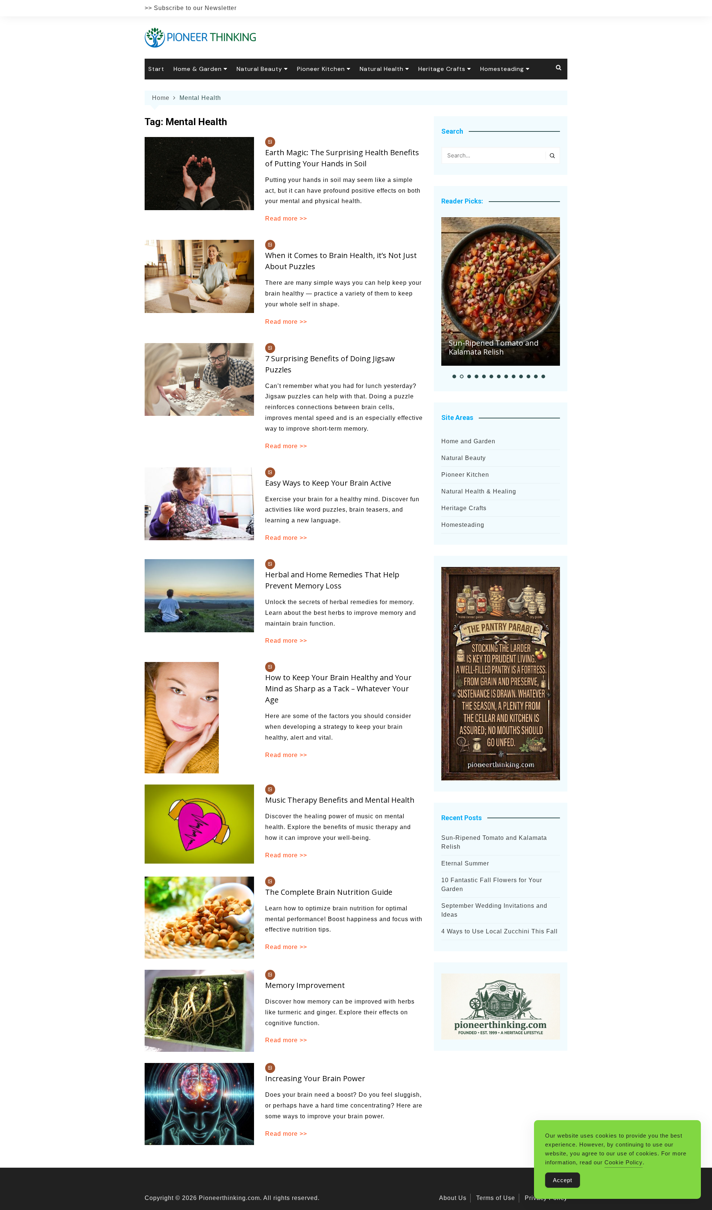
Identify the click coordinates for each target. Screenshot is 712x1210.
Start (156, 69)
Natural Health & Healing (478, 491)
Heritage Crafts (441, 69)
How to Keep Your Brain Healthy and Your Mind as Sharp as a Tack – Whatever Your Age (338, 688)
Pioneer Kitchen (321, 69)
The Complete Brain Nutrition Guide (328, 892)
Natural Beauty (259, 69)
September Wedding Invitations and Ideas (494, 910)
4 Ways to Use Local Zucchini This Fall (499, 931)
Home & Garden (198, 69)
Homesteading (502, 69)
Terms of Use (495, 1198)
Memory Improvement (305, 985)
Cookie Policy (623, 1162)
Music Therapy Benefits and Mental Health (340, 800)
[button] (454, 376)
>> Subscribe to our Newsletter (191, 8)
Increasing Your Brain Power (315, 1078)
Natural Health (381, 69)
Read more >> (286, 218)
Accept (562, 1180)
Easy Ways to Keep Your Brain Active (328, 483)
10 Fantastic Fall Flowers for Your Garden (491, 884)
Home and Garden (468, 441)
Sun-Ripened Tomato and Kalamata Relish (493, 347)
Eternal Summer (465, 863)
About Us (453, 1198)
